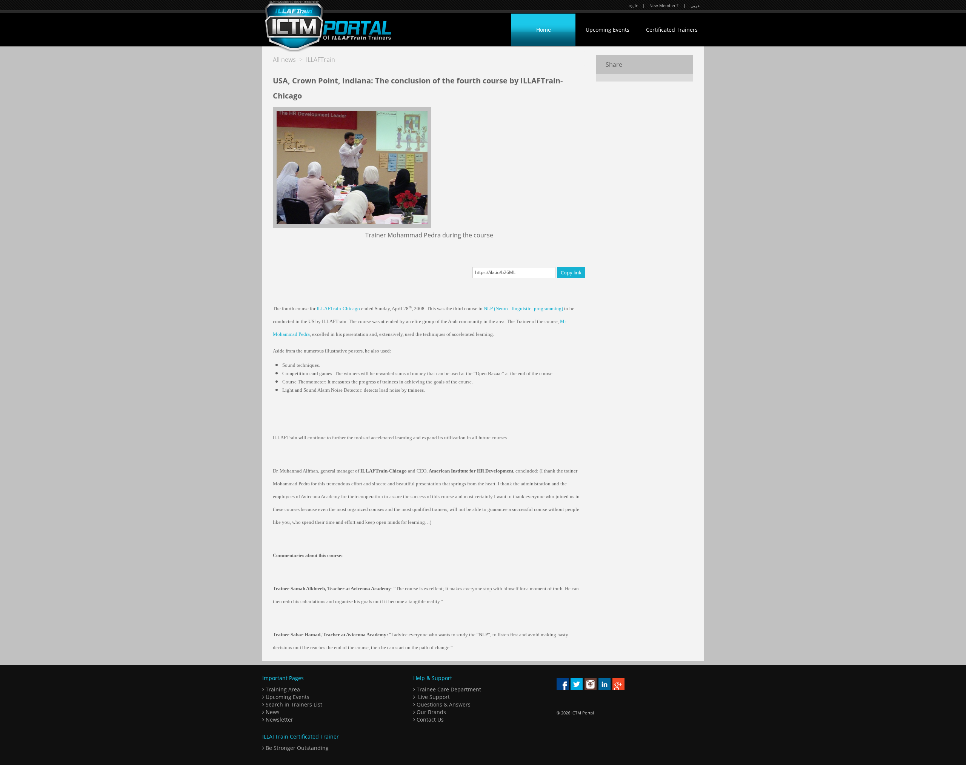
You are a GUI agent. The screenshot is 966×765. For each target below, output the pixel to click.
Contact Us (429, 719)
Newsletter (278, 719)
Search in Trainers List (293, 704)
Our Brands (430, 712)
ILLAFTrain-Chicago (338, 308)
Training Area (282, 689)
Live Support (434, 696)
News (272, 712)
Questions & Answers (443, 704)
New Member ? (663, 5)
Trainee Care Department (448, 689)
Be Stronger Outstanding (296, 747)
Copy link (571, 272)
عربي (695, 5)
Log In (632, 5)
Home (543, 29)
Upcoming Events (607, 29)
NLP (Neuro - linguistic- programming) (523, 308)
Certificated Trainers (672, 29)
